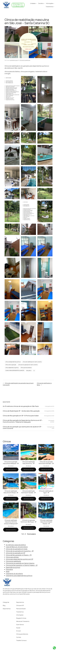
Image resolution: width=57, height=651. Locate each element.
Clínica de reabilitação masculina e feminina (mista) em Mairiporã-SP (11, 521)
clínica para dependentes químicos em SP (19, 559)
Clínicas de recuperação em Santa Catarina (20, 563)
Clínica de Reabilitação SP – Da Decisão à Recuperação (21, 411)
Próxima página (31, 534)
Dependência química (13, 567)
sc (34, 370)
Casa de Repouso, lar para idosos (17, 547)
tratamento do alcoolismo (14, 574)
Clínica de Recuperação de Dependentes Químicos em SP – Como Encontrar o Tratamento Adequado (23, 421)
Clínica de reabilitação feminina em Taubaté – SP (28, 492)
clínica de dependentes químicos (13, 361)
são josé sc (28, 370)
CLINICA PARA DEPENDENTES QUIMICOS (14, 370)
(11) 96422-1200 (18, 6)
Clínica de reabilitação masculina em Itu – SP (28, 462)
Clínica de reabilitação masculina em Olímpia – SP (10, 492)
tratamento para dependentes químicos (19, 576)
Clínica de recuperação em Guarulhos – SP (20, 551)
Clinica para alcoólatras (26, 367)
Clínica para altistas (12, 557)
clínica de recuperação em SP (15, 553)
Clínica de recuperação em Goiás (16, 549)
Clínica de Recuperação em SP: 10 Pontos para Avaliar (21, 415)
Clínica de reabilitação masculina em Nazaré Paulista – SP (46, 521)
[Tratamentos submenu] (53, 6)
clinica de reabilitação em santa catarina (32, 361)
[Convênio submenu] (44, 3)
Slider (7, 571)
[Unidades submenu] (36, 3)
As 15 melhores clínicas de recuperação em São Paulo (21, 406)
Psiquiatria (9, 569)
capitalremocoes (14, 60)
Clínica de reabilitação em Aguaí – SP (46, 492)
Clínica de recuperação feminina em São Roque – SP (28, 521)
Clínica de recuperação (10, 364)
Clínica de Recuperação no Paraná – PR (18, 555)
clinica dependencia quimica (12, 367)
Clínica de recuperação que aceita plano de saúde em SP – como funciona (22, 427)
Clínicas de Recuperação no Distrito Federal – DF (21, 565)
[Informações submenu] (53, 3)
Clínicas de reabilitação (24, 60)
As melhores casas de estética (16, 545)
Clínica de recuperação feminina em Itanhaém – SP (46, 462)
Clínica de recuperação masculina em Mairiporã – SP (11, 462)
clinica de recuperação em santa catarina (28, 364)
